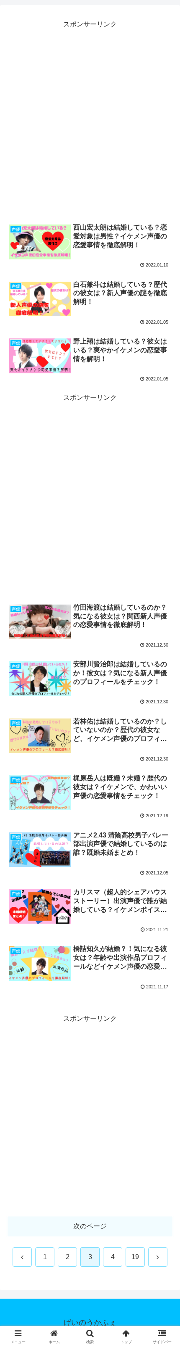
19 (135, 1256)
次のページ (90, 1226)
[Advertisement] (90, 121)
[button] (162, 1122)
